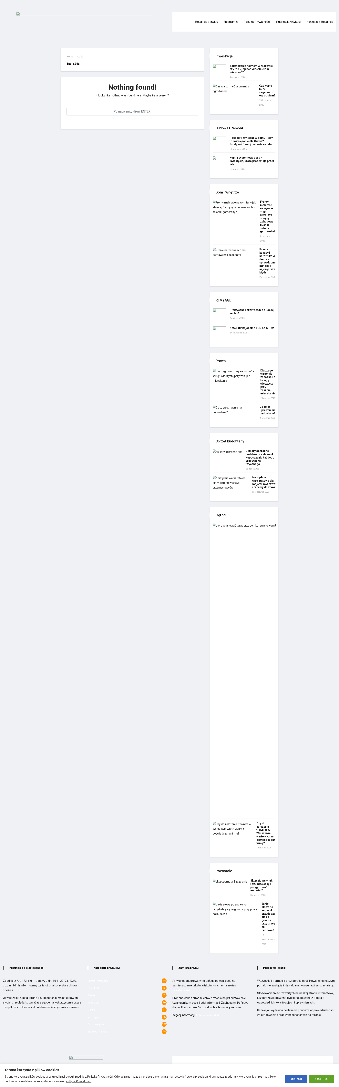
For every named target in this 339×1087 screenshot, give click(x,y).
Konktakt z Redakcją (319, 21)
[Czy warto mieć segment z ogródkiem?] (234, 89)
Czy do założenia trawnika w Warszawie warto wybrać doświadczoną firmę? (265, 833)
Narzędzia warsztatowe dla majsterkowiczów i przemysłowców (263, 482)
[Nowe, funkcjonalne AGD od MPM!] (219, 331)
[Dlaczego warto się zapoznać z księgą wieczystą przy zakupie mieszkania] (235, 376)
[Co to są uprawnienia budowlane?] (235, 410)
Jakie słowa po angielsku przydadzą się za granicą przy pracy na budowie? (268, 917)
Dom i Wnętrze (96, 1024)
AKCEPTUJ (321, 1079)
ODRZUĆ (296, 1079)
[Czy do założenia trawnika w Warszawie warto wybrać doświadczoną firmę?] (233, 829)
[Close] (335, 1067)
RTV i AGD (93, 988)
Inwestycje (94, 1017)
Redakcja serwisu (206, 21)
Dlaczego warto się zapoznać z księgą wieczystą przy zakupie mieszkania (267, 382)
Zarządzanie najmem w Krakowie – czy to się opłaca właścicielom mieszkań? (252, 69)
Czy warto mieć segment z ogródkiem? (267, 90)
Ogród (91, 1009)
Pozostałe (93, 1002)
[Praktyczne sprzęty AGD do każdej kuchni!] (219, 313)
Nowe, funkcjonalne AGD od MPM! (252, 328)
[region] (169, 1075)
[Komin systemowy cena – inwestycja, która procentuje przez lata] (219, 161)
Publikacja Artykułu (288, 21)
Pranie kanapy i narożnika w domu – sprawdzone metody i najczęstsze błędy (267, 261)
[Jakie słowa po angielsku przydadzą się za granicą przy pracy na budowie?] (235, 909)
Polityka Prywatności (78, 1081)
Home (70, 56)
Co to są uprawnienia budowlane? (267, 410)
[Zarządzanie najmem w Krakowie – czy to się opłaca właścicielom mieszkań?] (219, 69)
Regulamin (231, 21)
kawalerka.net (181, 990)
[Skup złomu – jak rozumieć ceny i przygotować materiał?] (230, 881)
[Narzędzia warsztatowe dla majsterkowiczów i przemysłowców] (231, 483)
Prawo (91, 995)
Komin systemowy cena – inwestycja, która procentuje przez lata (252, 161)
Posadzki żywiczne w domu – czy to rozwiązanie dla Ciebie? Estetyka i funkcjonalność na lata (251, 141)
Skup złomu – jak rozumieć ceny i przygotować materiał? (261, 885)
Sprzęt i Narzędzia (98, 980)
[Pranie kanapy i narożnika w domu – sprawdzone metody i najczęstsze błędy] (234, 252)
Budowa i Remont (98, 1031)
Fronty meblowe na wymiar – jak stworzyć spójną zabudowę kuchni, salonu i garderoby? (267, 216)
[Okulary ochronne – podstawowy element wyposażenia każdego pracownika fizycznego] (227, 451)
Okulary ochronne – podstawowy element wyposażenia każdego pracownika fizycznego (260, 457)
